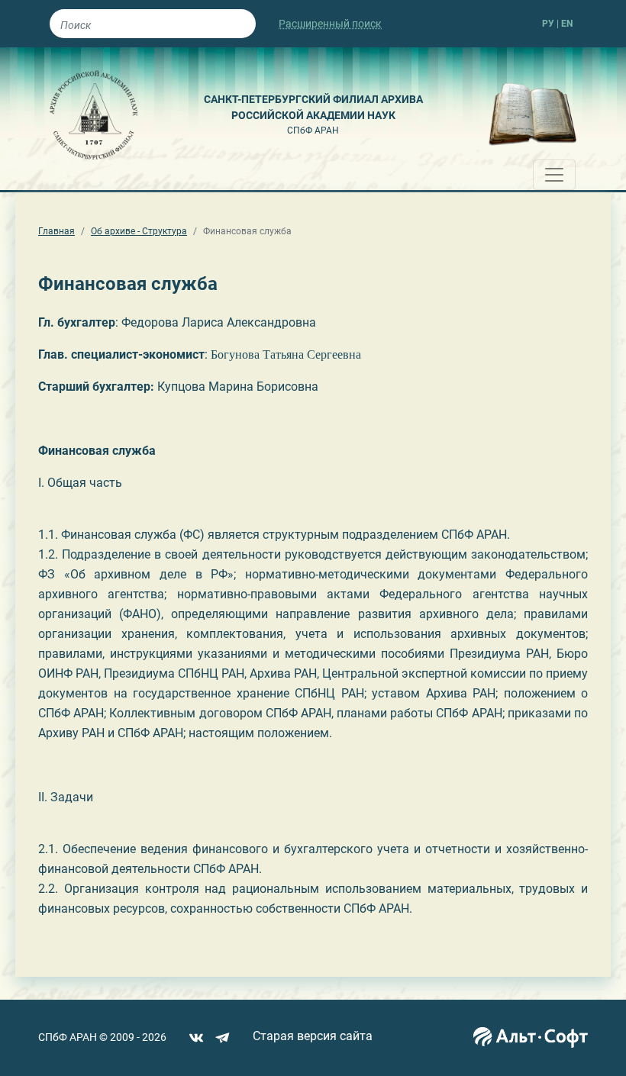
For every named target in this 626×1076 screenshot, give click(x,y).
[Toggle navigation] (554, 174)
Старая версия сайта (313, 1036)
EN (567, 23)
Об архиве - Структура (139, 231)
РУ (548, 23)
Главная (56, 231)
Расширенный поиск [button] (330, 24)
